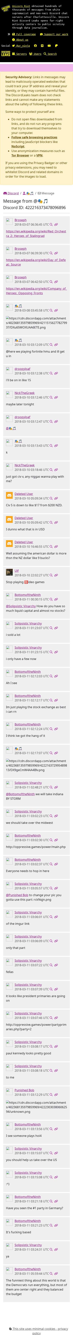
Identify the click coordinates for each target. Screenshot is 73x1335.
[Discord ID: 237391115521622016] (9, 624)
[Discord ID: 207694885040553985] (9, 1091)
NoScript (17, 146)
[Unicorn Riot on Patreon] (56, 45)
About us (21, 39)
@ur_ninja (22, 45)
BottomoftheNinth (28, 595)
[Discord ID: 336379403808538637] (9, 221)
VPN (39, 155)
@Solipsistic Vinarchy (21, 606)
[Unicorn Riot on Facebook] (35, 45)
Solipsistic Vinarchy (28, 623)
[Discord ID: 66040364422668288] (9, 370)
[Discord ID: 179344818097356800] (9, 307)
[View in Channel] (51, 224)
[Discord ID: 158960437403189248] (9, 394)
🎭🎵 (29, 193)
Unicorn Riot (21, 6)
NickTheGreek (25, 393)
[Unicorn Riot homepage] (5, 8)
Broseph (21, 220)
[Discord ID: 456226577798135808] (9, 495)
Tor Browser (20, 155)
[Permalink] (56, 224)
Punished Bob (24, 1090)
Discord (13, 193)
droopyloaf (22, 369)
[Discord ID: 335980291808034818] (9, 596)
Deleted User (24, 494)
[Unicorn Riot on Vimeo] (42, 45)
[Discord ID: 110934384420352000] (9, 572)
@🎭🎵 (11, 428)
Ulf (17, 571)
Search (51, 53)
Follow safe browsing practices (34, 137)
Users (36, 53)
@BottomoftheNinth (20, 794)
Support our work (55, 34)
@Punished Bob (17, 895)
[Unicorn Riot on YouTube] (49, 45)
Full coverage (25, 34)
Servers (21, 53)
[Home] (5, 53)
